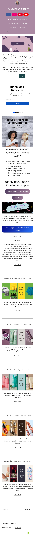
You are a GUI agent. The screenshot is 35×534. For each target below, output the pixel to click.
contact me (16, 69)
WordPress (18, 528)
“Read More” (17, 265)
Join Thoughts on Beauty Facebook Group (17, 229)
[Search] (22, 76)
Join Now (17, 198)
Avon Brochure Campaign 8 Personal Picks (18, 279)
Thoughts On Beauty (17, 8)
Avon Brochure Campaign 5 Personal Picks (18, 415)
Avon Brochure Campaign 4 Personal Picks (18, 461)
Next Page (29, 509)
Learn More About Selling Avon (17, 191)
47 (7, 509)
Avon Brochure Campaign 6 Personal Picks (18, 370)
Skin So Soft (17, 240)
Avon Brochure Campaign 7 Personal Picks (18, 324)
